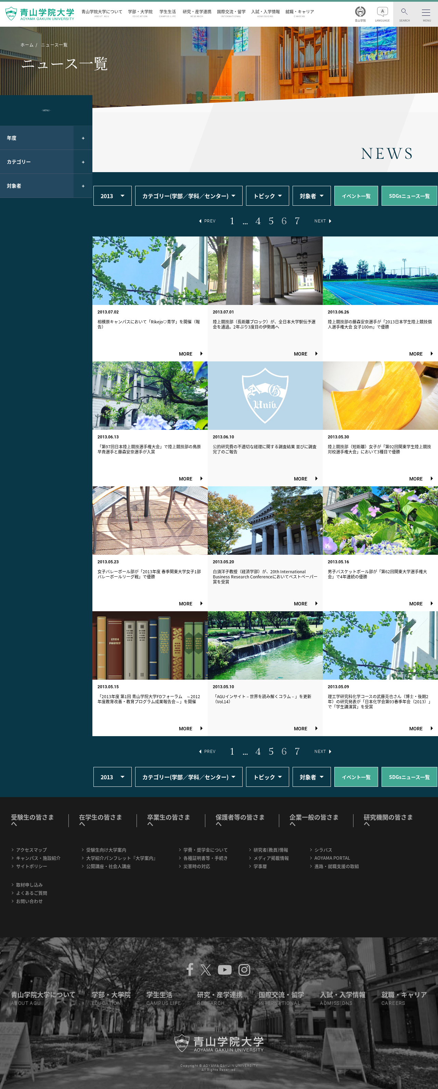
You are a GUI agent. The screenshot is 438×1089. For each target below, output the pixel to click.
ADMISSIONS (336, 1003)
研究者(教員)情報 (271, 849)
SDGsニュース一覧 (409, 195)
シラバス (323, 849)
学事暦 (260, 866)
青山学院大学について (102, 13)
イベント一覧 (356, 195)
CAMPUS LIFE (163, 1003)
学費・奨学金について (205, 849)
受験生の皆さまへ (32, 820)
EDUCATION (106, 1003)
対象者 (14, 185)
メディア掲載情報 (271, 858)
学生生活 (167, 13)
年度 (11, 137)
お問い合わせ (29, 901)
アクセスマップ (31, 849)
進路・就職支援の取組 (336, 866)
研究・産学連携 (197, 13)
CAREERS (393, 1003)
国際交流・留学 (231, 13)
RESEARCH (211, 1003)
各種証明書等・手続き (205, 858)
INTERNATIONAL (279, 1003)
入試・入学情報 (265, 13)
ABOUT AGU (26, 1003)
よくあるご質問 (31, 892)
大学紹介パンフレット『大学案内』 (122, 858)
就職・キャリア (299, 13)
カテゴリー (19, 161)
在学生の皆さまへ (100, 820)
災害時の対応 (196, 866)
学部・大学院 (140, 13)
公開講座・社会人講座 (108, 866)
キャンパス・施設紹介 (38, 858)
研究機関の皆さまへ (388, 820)
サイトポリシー (31, 866)
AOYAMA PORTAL (332, 858)
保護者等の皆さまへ (240, 820)
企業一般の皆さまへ (314, 820)
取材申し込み (29, 884)
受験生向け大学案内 (106, 849)
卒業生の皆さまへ (168, 820)
